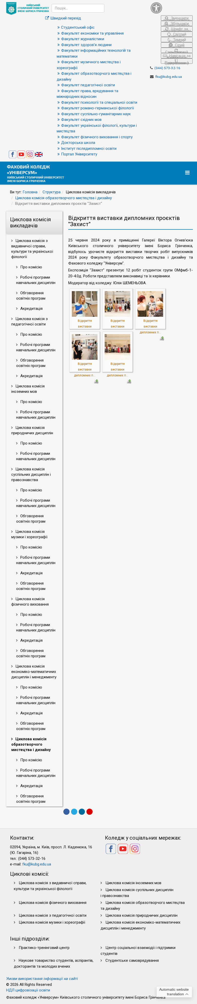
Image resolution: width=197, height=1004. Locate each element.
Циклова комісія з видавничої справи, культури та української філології (32, 248)
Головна (30, 192)
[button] (172, 8)
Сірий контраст (177, 45)
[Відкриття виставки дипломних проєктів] (84, 303)
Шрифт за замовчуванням (177, 29)
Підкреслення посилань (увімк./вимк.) (176, 62)
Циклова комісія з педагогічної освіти (29, 321)
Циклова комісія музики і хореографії (29, 534)
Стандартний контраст (176, 51)
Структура (52, 192)
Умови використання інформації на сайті (42, 978)
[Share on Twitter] (74, 812)
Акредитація (31, 308)
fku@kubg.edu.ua (168, 77)
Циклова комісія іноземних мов (28, 389)
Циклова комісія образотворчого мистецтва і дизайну (63, 198)
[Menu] (188, 173)
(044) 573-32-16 (167, 68)
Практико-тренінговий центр (44, 947)
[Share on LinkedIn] (82, 812)
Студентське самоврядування (132, 960)
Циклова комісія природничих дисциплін (32, 430)
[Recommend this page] (89, 812)
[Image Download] (162, 338)
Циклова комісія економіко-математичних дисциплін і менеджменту (33, 671)
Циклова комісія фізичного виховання (30, 602)
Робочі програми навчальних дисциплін (35, 280)
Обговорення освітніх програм (30, 296)
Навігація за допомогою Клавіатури (178, 56)
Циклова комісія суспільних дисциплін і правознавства (31, 474)
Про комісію (30, 267)
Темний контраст (177, 39)
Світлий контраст (177, 34)
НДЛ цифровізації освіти (28, 990)
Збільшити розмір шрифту (177, 23)
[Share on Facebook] (66, 812)
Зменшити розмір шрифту (177, 18)
